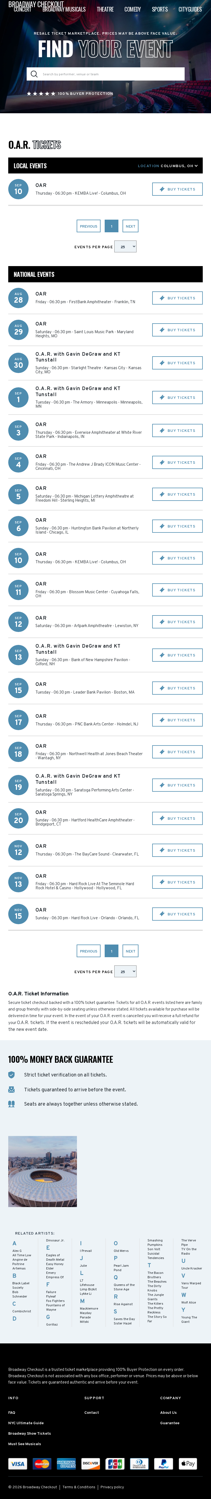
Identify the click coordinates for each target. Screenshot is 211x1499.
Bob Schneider (19, 1294)
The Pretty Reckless (155, 1310)
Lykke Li (85, 1294)
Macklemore (89, 1309)
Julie (83, 1266)
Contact (91, 1412)
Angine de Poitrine (19, 1262)
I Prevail (86, 1251)
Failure (51, 1292)
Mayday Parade (85, 1315)
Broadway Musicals (64, 9)
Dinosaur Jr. (55, 1240)
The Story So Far (157, 1319)
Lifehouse (87, 1285)
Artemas (19, 1268)
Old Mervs (121, 1251)
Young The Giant (189, 1319)
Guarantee (169, 1423)
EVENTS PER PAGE (94, 247)
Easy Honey (54, 1264)
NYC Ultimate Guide (26, 1423)
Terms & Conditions (78, 1487)
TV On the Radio (188, 1251)
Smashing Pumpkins (155, 1242)
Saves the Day (124, 1319)
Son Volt (154, 1249)
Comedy (132, 9)
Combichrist (21, 1311)
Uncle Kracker (191, 1268)
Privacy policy (112, 1487)
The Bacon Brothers (155, 1275)
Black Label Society (20, 1285)
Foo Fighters (55, 1301)
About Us (168, 1412)
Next (130, 226)
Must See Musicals (24, 1444)
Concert (23, 9)
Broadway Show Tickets (29, 1433)
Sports (160, 9)
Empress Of (55, 1277)
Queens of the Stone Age (124, 1287)
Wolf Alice (188, 1303)
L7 (81, 1281)
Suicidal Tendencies (156, 1256)
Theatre (105, 9)
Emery (51, 1273)
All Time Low (21, 1255)
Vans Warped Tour (191, 1285)
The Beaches (157, 1282)
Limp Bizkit (88, 1289)
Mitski (84, 1322)
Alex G (17, 1251)
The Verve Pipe (188, 1242)
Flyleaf (51, 1296)
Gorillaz (52, 1325)
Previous (88, 226)
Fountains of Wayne (55, 1307)
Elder (50, 1268)
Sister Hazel (123, 1323)
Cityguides (190, 9)
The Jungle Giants (156, 1297)
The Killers (155, 1304)
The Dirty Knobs (154, 1288)
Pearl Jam (121, 1266)
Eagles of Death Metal (55, 1257)
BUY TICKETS (180, 189)
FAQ (11, 1412)
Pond (117, 1270)
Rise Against (123, 1304)
